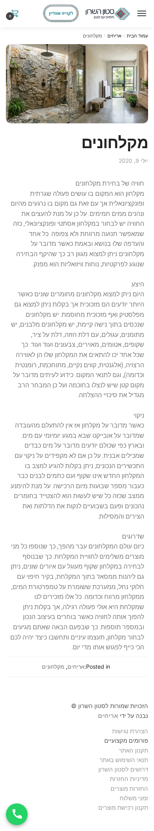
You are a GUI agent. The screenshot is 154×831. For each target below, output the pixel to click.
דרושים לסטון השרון (123, 769)
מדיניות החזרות (129, 779)
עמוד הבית (137, 36)
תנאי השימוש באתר (124, 760)
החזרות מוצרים (128, 788)
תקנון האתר (133, 750)
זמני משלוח (134, 798)
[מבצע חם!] (61, 13)
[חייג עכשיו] (17, 814)
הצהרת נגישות (130, 731)
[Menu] (140, 14)
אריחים (114, 36)
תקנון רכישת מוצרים (123, 807)
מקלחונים (53, 666)
